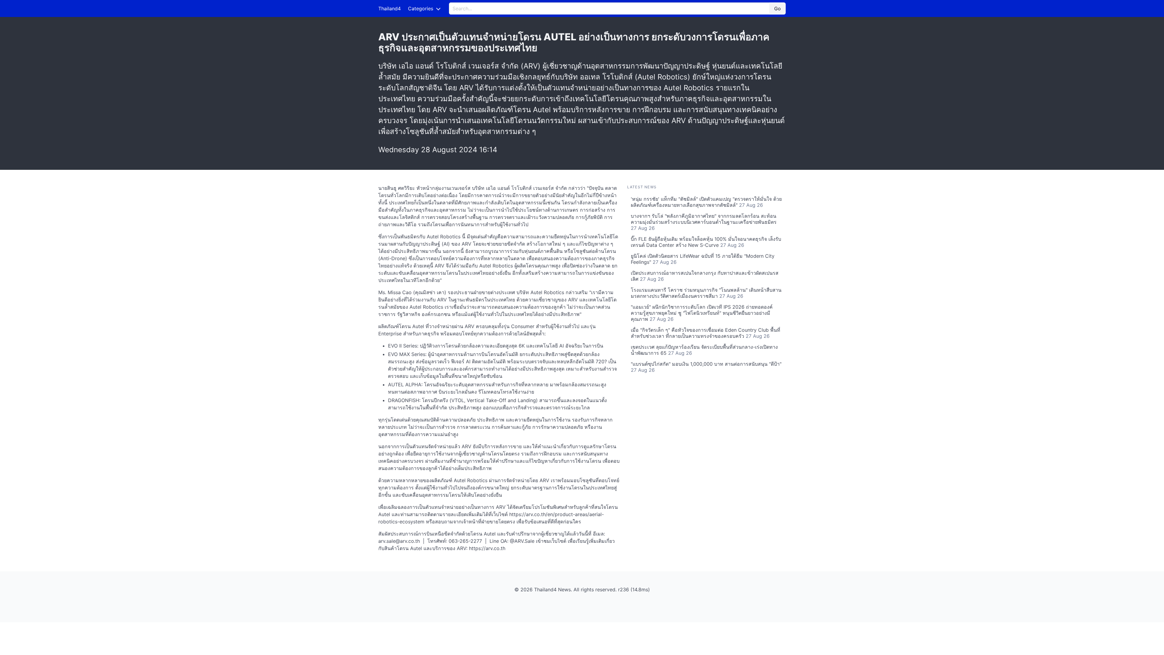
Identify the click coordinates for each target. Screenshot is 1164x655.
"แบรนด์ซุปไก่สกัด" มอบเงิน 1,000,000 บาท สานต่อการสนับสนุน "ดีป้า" (706, 367)
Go (777, 8)
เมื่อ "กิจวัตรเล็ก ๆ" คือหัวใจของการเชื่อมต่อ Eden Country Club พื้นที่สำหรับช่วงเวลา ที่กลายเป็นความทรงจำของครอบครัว (705, 333)
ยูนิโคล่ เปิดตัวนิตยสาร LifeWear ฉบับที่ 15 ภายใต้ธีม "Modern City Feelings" (702, 259)
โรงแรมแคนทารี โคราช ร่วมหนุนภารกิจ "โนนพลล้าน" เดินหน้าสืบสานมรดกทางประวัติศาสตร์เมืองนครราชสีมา (706, 293)
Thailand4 (389, 8)
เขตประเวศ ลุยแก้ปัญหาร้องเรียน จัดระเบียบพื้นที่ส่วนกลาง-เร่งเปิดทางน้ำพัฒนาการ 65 (704, 350)
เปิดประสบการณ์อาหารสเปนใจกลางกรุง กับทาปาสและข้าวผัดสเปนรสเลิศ (704, 276)
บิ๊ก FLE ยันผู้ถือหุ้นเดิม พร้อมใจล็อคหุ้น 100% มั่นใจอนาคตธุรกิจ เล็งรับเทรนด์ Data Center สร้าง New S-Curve (706, 242)
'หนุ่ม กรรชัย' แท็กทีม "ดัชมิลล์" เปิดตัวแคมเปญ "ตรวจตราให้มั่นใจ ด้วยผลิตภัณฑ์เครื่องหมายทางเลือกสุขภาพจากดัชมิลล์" (706, 202)
